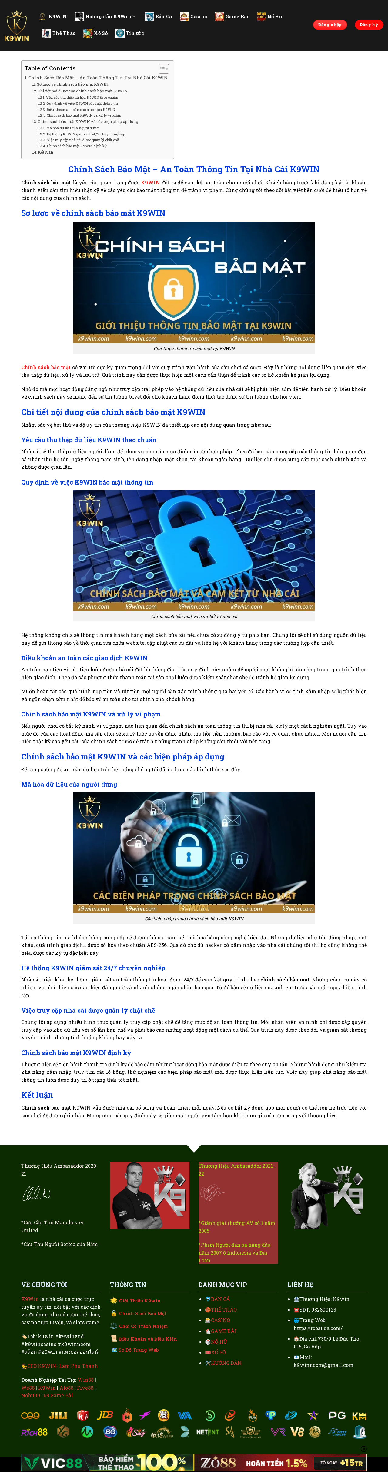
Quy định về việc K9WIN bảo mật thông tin (82, 103)
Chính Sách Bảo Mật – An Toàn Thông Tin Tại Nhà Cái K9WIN (98, 78)
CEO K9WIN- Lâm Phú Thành (62, 1366)
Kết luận (45, 152)
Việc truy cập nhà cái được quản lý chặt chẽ (83, 139)
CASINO (220, 1320)
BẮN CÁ (220, 1299)
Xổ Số (101, 33)
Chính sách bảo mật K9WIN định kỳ (76, 146)
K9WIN (57, 16)
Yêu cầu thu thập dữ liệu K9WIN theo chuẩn (82, 97)
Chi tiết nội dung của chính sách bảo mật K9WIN (83, 91)
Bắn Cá (164, 16)
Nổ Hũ (274, 16)
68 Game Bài (58, 1395)
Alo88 (66, 1387)
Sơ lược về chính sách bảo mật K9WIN (73, 84)
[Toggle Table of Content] (161, 69)
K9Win (30, 1299)
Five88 (85, 1387)
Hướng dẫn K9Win (108, 16)
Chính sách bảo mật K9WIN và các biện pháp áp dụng (88, 121)
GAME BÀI (223, 1331)
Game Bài (237, 16)
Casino (198, 16)
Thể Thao (63, 33)
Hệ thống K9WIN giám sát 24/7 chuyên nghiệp (86, 134)
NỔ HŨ (219, 1341)
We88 (28, 1387)
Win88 (86, 1380)
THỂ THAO (224, 1309)
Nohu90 (30, 1395)
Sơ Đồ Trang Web (139, 1350)
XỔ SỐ (218, 1352)
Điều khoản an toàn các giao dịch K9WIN (81, 109)
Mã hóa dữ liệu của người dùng (72, 128)
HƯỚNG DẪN (226, 1363)
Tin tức (135, 33)
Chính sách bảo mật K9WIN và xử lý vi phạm (84, 115)
